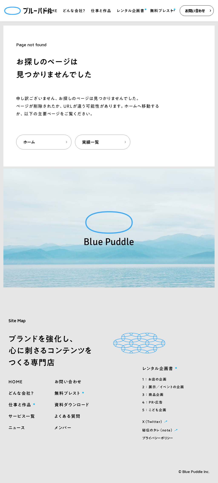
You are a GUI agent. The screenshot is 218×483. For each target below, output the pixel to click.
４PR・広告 (152, 402)
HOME (51, 11)
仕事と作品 (101, 11)
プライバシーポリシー (157, 438)
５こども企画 (154, 410)
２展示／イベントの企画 (163, 387)
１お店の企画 (154, 379)
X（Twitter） (155, 421)
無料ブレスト (162, 10)
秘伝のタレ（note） (160, 430)
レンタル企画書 (131, 10)
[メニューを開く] (172, 10)
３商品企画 (153, 394)
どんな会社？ (74, 11)
